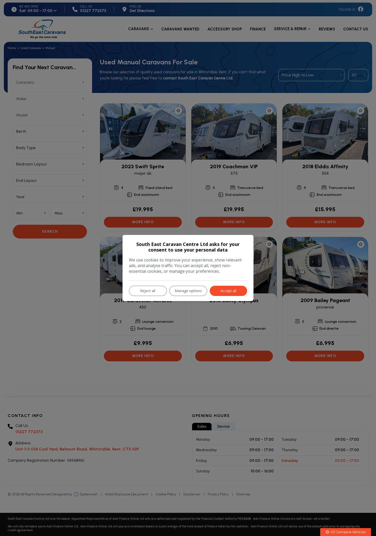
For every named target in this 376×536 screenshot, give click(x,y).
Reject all (147, 290)
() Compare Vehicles (348, 532)
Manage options (188, 290)
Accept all (228, 290)
